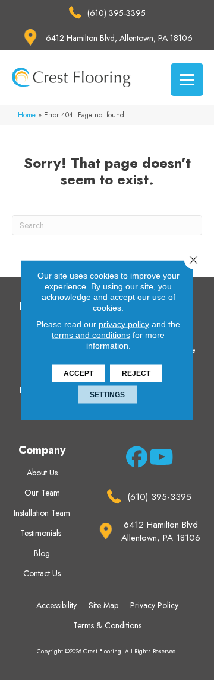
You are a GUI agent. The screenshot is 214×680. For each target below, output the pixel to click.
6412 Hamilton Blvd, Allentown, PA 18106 (119, 38)
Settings (107, 394)
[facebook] (134, 459)
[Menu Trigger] (187, 79)
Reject (136, 373)
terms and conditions (91, 334)
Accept (78, 373)
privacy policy (124, 323)
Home (27, 115)
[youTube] (157, 459)
